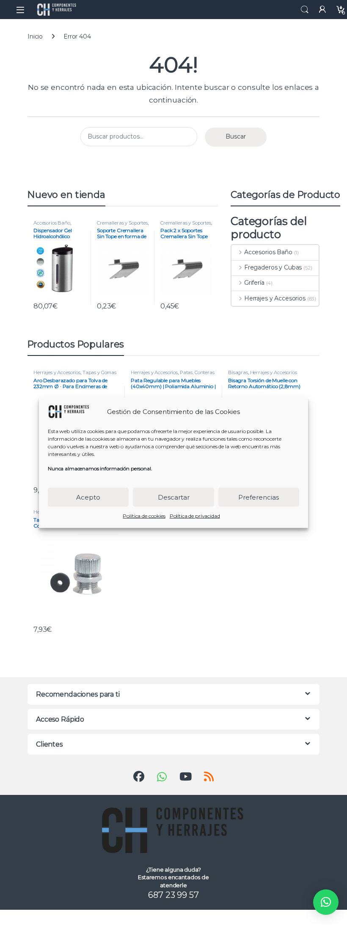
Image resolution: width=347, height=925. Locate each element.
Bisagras (238, 372)
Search (304, 9)
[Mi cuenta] (322, 9)
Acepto (88, 497)
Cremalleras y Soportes (122, 223)
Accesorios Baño (51, 223)
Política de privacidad (195, 516)
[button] (326, 902)
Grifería (254, 282)
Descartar (174, 497)
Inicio (35, 36)
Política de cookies (144, 516)
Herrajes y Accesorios (275, 298)
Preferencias (258, 497)
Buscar (236, 136)
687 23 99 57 (173, 895)
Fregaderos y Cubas (273, 267)
